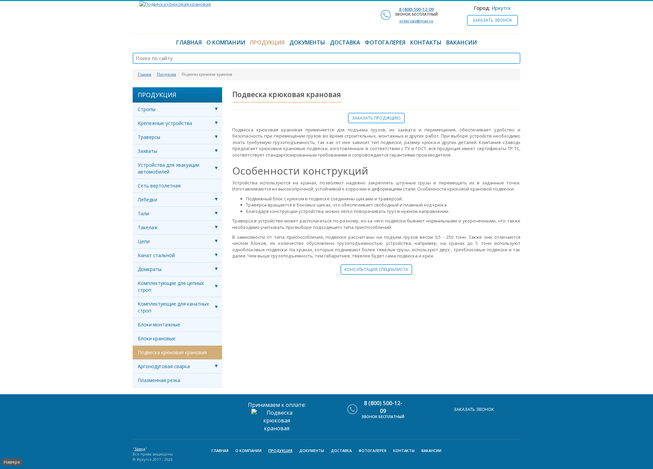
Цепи (144, 241)
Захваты (147, 151)
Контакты (425, 42)
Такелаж (148, 227)
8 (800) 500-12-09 (416, 9)
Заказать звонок (492, 20)
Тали (143, 213)
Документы (307, 42)
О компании (225, 42)
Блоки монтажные (159, 324)
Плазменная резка (159, 380)
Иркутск (501, 7)
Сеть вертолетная (159, 185)
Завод (139, 448)
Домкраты (150, 269)
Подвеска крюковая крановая (172, 352)
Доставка (345, 42)
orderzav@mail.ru (416, 20)
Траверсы (149, 137)
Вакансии (461, 42)
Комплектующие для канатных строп (173, 307)
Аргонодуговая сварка (164, 366)
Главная (189, 42)
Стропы (146, 109)
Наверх (12, 462)
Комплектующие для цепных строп (171, 286)
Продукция (267, 42)
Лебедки (147, 199)
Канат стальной (156, 255)
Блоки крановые (156, 338)
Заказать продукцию (376, 118)
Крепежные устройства (165, 123)
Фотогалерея (385, 42)
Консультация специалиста (376, 269)
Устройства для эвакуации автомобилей (168, 168)
